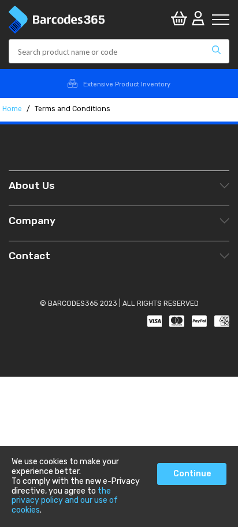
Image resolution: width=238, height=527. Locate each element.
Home (13, 109)
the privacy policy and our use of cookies (65, 500)
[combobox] (119, 51)
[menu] (220, 19)
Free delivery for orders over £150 (127, 84)
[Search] (216, 51)
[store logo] (88, 19)
